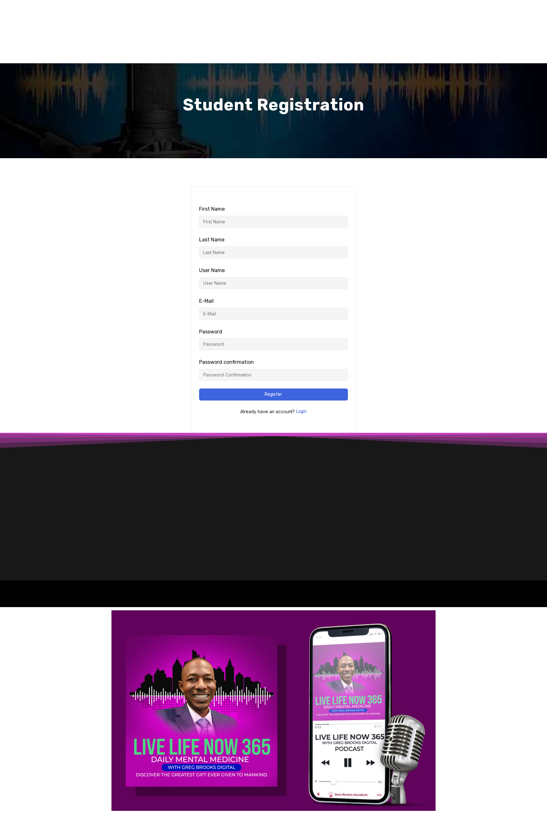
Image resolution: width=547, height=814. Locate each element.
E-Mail (206, 301)
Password (210, 332)
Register (273, 394)
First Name (212, 209)
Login (301, 411)
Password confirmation (226, 362)
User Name (212, 270)
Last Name (211, 240)
